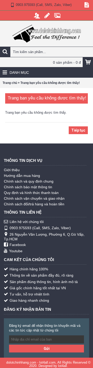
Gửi (47, 349)
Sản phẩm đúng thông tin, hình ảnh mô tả (44, 282)
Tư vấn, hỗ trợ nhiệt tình (29, 294)
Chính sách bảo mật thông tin (28, 187)
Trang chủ (10, 83)
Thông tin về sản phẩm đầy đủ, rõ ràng (41, 275)
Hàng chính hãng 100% (29, 269)
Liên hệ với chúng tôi (27, 222)
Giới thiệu (12, 170)
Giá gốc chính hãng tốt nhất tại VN (38, 288)
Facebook (18, 245)
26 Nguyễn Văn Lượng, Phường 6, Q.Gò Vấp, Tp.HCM (44, 236)
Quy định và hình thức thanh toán (31, 193)
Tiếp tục (78, 130)
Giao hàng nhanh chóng (29, 300)
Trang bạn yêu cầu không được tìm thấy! (50, 83)
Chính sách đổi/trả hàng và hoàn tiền (34, 204)
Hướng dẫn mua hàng (22, 176)
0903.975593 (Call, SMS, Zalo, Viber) (40, 228)
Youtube (15, 251)
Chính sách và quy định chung (28, 181)
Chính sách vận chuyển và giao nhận (34, 198)
